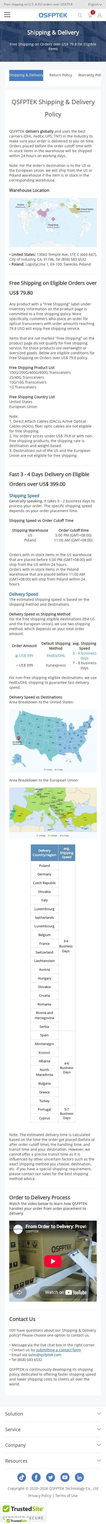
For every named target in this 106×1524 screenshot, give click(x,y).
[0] (89, 15)
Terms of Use (66, 1495)
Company (15, 1445)
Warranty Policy (91, 74)
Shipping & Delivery (26, 74)
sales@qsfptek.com (44, 1354)
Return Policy (60, 74)
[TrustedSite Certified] (23, 1512)
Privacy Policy (39, 1495)
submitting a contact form (58, 1349)
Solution (14, 1414)
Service (13, 1429)
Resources (16, 1461)
